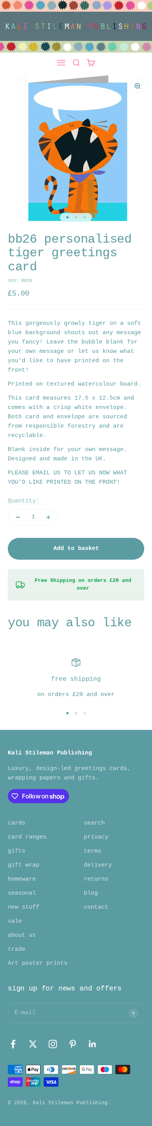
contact (96, 907)
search (94, 823)
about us (22, 935)
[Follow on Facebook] (13, 1044)
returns (96, 879)
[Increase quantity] (48, 517)
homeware (22, 879)
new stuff (23, 907)
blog (91, 893)
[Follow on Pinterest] (72, 1044)
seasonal (22, 893)
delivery (98, 865)
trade (16, 949)
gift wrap (23, 865)
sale (15, 921)
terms (92, 851)
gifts (16, 851)
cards (16, 823)
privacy (96, 837)
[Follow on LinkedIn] (92, 1044)
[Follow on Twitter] (33, 1044)
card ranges (27, 837)
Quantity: (23, 501)
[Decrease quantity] (18, 517)
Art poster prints (37, 963)
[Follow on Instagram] (53, 1044)
